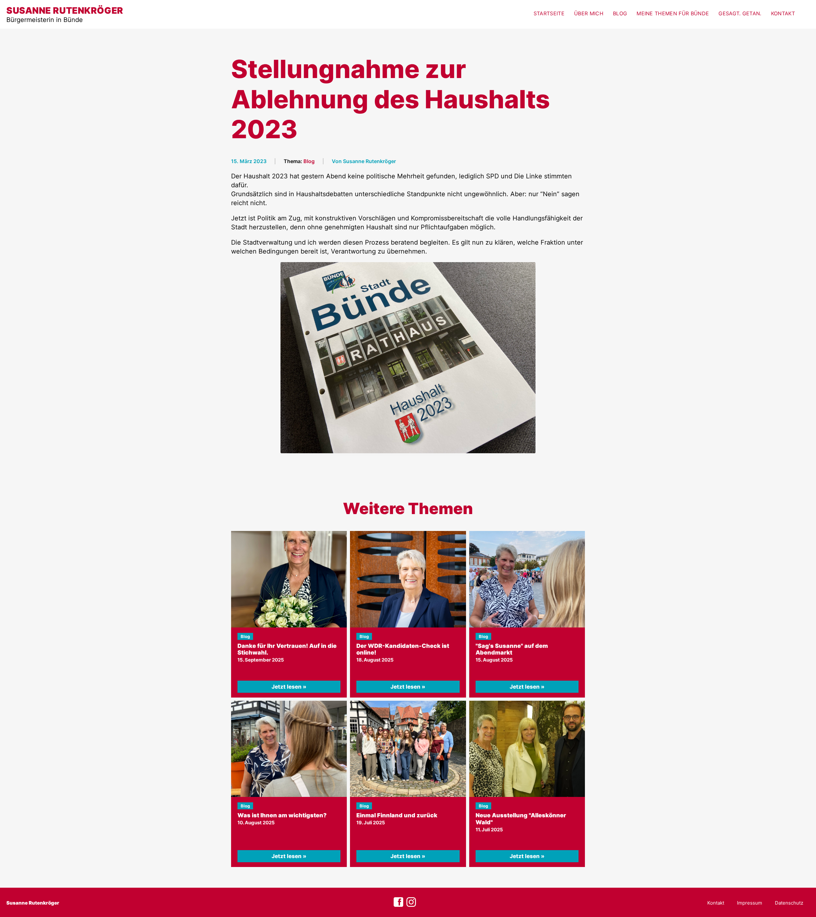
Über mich (588, 13)
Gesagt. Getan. (739, 13)
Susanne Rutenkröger (32, 903)
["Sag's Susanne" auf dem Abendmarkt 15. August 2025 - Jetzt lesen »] (527, 579)
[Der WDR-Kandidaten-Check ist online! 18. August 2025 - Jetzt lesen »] (408, 579)
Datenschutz (789, 903)
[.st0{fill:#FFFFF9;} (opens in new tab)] (411, 902)
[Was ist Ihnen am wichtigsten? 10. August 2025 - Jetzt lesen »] (289, 749)
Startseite (549, 13)
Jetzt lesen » (289, 687)
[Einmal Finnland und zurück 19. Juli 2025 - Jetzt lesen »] (408, 749)
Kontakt (783, 13)
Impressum (749, 903)
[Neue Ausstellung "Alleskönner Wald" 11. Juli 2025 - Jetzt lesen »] (527, 749)
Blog (620, 13)
